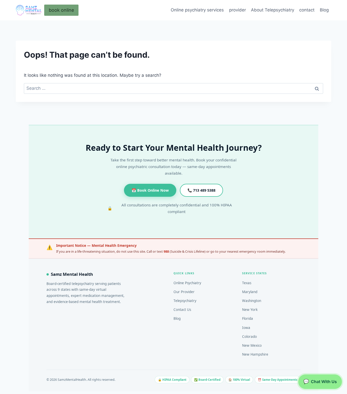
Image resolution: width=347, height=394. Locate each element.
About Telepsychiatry (272, 9)
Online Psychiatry (187, 283)
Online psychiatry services (197, 9)
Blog (324, 9)
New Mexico (252, 345)
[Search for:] (173, 88)
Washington (251, 300)
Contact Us (182, 309)
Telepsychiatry (185, 300)
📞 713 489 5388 (201, 190)
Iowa (246, 327)
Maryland (249, 292)
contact (306, 9)
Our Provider (184, 292)
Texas (246, 283)
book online (61, 10)
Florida (247, 318)
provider (237, 9)
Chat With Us (320, 381)
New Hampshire (255, 354)
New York (250, 309)
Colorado (249, 336)
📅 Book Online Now (150, 190)
